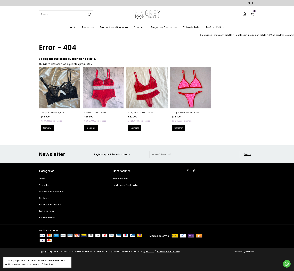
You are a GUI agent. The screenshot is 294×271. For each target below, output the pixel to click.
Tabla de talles (191, 27)
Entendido (47, 264)
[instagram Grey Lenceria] (249, 2)
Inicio (73, 27)
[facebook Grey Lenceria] (253, 2)
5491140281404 (120, 178)
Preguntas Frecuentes (164, 27)
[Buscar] (89, 14)
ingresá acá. (148, 251)
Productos (88, 27)
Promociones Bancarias (114, 27)
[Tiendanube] (244, 252)
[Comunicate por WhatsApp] (287, 264)
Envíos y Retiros (215, 27)
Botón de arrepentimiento (168, 251)
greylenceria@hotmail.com (127, 185)
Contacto (139, 27)
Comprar (47, 128)
